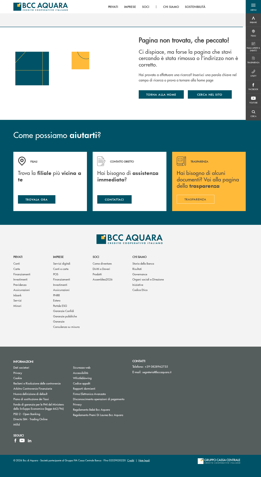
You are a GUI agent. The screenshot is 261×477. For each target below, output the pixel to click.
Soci (96, 257)
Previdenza (19, 285)
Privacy (17, 373)
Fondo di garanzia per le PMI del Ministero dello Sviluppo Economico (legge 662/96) (40, 406)
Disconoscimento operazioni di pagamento (98, 399)
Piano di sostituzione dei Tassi (40, 399)
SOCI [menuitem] (145, 6)
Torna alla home (161, 94)
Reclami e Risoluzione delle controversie (37, 383)
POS (55, 274)
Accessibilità (80, 373)
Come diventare (102, 263)
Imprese (58, 257)
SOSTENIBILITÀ (195, 6)
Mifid (16, 424)
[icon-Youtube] (22, 440)
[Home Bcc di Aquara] (40, 6)
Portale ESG (60, 306)
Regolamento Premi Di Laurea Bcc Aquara (98, 415)
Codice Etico (140, 290)
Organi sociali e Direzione (148, 279)
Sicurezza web (81, 367)
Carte (16, 269)
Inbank (17, 295)
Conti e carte (60, 269)
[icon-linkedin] (30, 440)
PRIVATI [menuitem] (113, 6)
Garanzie (58, 321)
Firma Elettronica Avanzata (89, 394)
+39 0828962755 (156, 366)
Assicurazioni (21, 290)
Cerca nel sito (209, 94)
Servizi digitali (61, 263)
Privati (17, 257)
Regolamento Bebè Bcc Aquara (91, 409)
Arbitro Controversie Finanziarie (40, 388)
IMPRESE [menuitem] (130, 6)
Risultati (137, 269)
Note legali (144, 460)
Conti (16, 263)
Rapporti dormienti (84, 388)
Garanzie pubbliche (65, 316)
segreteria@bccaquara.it (156, 372)
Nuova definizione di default (30, 394)
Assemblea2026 (103, 279)
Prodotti (97, 274)
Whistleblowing (82, 378)
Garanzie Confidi (63, 311)
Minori (17, 306)
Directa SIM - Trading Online (40, 419)
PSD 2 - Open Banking (40, 414)
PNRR (56, 295)
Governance (139, 274)
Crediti (130, 460)
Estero (56, 300)
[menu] (157, 6)
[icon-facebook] (15, 440)
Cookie (17, 378)
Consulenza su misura (66, 327)
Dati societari (21, 367)
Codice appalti (81, 383)
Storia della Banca (143, 263)
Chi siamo (139, 257)
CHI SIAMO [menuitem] (171, 6)
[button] (253, 6)
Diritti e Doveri (101, 269)
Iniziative (137, 285)
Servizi (17, 300)
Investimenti (20, 279)
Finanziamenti (21, 274)
